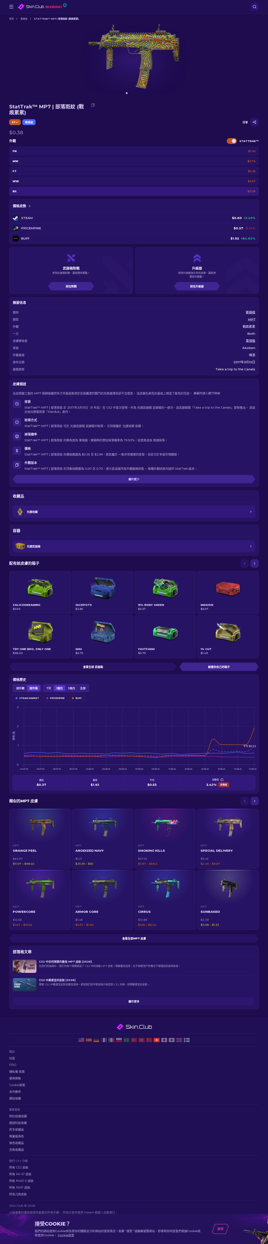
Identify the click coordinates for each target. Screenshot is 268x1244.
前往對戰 (71, 286)
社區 (12, 1058)
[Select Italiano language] (111, 1040)
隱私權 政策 (17, 1071)
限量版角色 (16, 1136)
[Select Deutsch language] (96, 1040)
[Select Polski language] (119, 1040)
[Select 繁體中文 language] (156, 1040)
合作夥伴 (15, 1092)
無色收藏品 (16, 1143)
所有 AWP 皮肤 (19, 1187)
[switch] (232, 141)
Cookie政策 (17, 1085)
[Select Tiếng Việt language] (141, 1040)
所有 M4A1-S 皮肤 (21, 1181)
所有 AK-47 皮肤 (20, 1174)
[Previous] (244, 563)
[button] (40, 839)
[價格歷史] (29, 206)
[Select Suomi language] (187, 1040)
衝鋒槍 (24, 18)
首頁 (11, 18)
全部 (83, 688)
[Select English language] (81, 1040)
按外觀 (20, 688)
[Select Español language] (89, 1040)
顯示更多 (134, 1001)
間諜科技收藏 (18, 1123)
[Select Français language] (104, 1040)
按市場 (34, 688)
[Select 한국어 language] (171, 1040)
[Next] (254, 563)
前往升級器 (197, 286)
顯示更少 (134, 479)
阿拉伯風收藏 (18, 1116)
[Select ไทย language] (179, 1040)
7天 (48, 688)
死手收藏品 (16, 1129)
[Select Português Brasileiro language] (126, 1040)
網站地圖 (15, 1098)
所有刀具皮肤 (18, 1194)
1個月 (59, 688)
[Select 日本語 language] (164, 1040)
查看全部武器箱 (93, 666)
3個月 (71, 688)
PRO (12, 1065)
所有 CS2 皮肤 (18, 1167)
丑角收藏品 (16, 1150)
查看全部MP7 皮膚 (134, 938)
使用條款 (15, 1078)
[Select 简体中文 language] (149, 1040)
